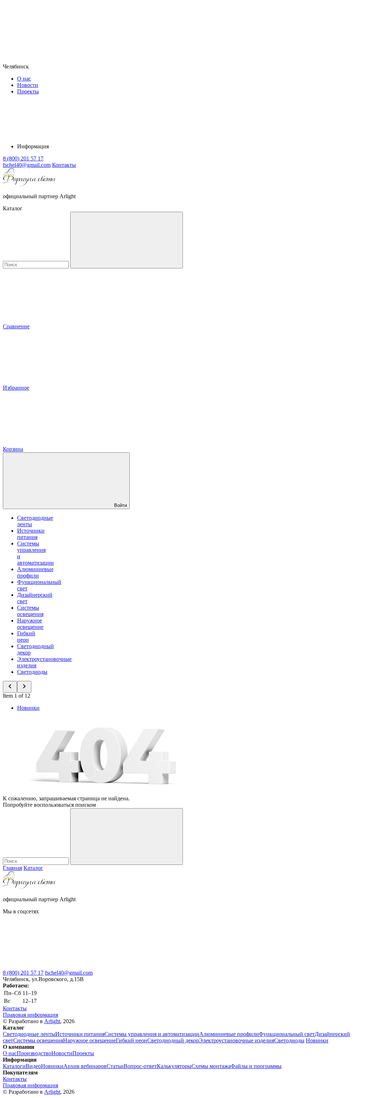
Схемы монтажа (211, 1066)
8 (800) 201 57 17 (23, 973)
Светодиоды (32, 672)
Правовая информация (30, 1015)
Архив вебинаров (85, 1066)
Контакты (64, 165)
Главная (12, 868)
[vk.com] (56, 966)
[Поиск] (126, 240)
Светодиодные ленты (29, 1034)
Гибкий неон (26, 636)
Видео (33, 1066)
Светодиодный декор (173, 1040)
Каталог (33, 868)
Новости (27, 85)
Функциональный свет (287, 1034)
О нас (24, 79)
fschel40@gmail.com (69, 973)
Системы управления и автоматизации (151, 1034)
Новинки (28, 708)
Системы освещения (30, 611)
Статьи (115, 1066)
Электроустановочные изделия (236, 1040)
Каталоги (14, 1066)
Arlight (52, 1021)
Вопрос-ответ (140, 1066)
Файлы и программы (256, 1066)
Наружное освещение (30, 623)
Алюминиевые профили (35, 572)
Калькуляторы (174, 1066)
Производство (34, 1053)
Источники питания (31, 534)
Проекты (28, 91)
